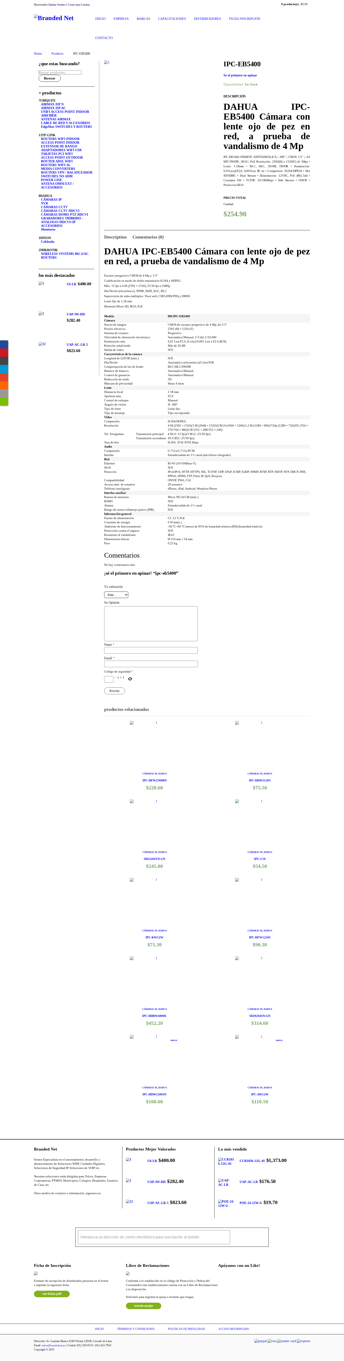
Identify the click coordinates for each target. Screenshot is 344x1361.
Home (38, 53)
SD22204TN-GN (154, 859)
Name (109, 644)
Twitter (47, 1202)
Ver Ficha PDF (51, 1294)
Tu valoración (113, 586)
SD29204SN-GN (259, 1016)
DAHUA (162, 773)
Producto (57, 53)
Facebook (36, 1202)
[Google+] (4, 377)
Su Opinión (111, 602)
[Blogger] (4, 385)
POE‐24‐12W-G (251, 1203)
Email (109, 658)
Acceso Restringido (233, 1329)
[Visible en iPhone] (4, 393)
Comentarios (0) (148, 236)
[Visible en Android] (4, 402)
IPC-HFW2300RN (155, 780)
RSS (71, 1202)
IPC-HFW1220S (260, 937)
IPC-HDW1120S (260, 780)
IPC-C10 (260, 859)
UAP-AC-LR (249, 1182)
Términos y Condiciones (136, 1329)
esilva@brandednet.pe (54, 1345)
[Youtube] (4, 353)
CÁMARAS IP (149, 773)
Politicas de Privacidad (186, 1329)
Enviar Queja (143, 1306)
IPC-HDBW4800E (154, 1016)
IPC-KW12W (154, 937)
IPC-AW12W (259, 1094)
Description (115, 236)
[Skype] (4, 369)
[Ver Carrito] (4, 361)
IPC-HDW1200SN (154, 1094)
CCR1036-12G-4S (252, 1161)
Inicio (99, 1329)
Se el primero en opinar (240, 75)
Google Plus (59, 1202)
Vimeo (82, 1202)
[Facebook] (4, 344)
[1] (160, 116)
